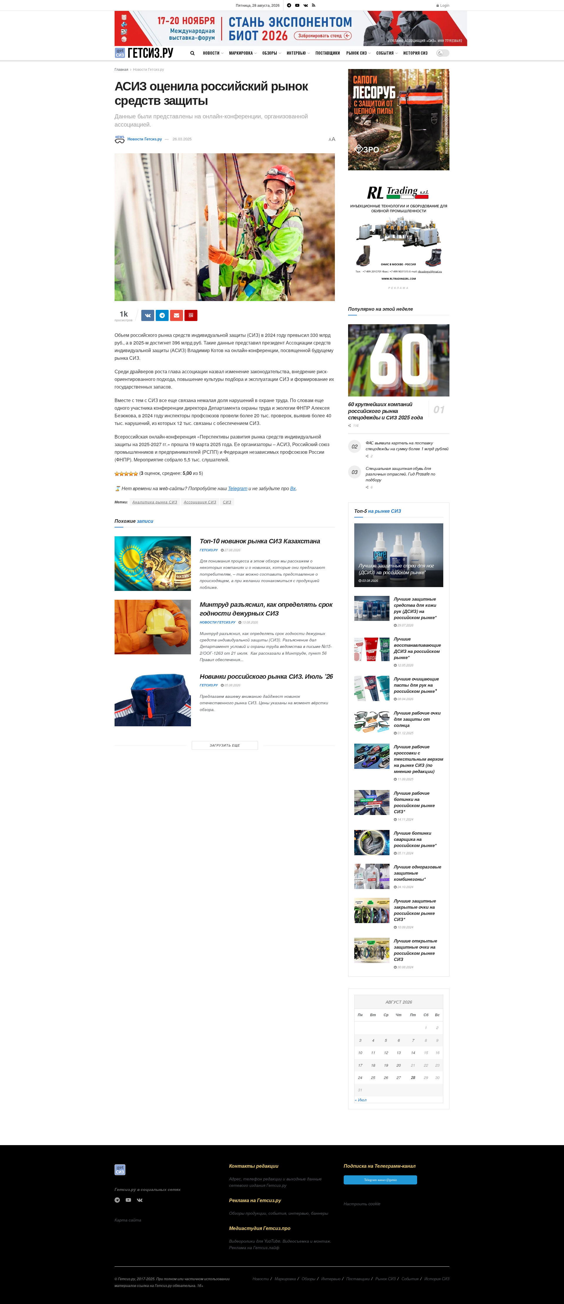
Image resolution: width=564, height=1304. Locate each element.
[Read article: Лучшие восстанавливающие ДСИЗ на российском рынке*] (372, 648)
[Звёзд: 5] (135, 473)
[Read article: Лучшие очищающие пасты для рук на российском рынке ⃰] (372, 688)
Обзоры (269, 53)
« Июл (361, 1100)
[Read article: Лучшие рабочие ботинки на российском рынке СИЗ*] (372, 802)
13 (399, 1052)
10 (360, 1052)
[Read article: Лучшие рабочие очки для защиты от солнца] (372, 722)
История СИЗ (415, 53)
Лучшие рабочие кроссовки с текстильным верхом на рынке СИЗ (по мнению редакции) (418, 758)
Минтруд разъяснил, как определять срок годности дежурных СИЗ (266, 608)
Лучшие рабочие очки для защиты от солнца (417, 719)
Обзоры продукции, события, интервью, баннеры (278, 1213)
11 (373, 1052)
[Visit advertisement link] (291, 28)
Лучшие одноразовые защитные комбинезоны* (417, 872)
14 (413, 1052)
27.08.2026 (232, 550)
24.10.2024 (405, 887)
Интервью (296, 53)
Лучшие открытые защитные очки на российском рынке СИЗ (415, 949)
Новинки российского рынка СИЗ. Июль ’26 (266, 676)
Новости (211, 53)
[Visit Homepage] (144, 53)
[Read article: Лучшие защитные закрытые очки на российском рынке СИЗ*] (372, 910)
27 (399, 1077)
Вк (293, 488)
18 (373, 1065)
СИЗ (227, 501)
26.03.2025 (182, 139)
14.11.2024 (405, 819)
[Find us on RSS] (313, 5)
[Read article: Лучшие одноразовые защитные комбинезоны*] (372, 876)
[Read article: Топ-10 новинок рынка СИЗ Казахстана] (153, 563)
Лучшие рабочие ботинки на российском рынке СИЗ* (414, 802)
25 (373, 1077)
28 (413, 1077)
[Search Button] (192, 53)
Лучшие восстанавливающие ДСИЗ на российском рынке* (417, 648)
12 (386, 1052)
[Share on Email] (176, 315)
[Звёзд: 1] (117, 473)
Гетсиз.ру (209, 550)
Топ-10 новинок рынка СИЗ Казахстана (260, 540)
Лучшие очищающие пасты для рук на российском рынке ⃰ (416, 684)
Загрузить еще (225, 745)
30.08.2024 (405, 967)
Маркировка (241, 53)
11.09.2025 (405, 779)
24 (360, 1077)
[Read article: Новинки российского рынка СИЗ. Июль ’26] (153, 699)
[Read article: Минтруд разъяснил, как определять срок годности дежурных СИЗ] (153, 627)
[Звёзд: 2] (121, 473)
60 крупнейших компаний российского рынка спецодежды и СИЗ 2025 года (385, 410)
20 (399, 1065)
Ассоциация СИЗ (200, 501)
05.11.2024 (405, 853)
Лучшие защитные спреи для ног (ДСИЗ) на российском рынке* (396, 569)
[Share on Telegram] (162, 315)
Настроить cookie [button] (362, 1203)
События (385, 53)
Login (444, 5)
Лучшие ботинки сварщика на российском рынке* (415, 839)
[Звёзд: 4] (131, 473)
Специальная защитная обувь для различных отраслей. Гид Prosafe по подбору (400, 474)
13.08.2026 (249, 622)
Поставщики (327, 53)
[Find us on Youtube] (297, 5)
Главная (121, 69)
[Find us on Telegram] (289, 5)
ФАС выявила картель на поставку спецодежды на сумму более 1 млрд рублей (407, 445)
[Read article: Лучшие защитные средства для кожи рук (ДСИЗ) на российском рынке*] (372, 608)
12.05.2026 (405, 665)
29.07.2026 (405, 625)
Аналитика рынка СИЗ (154, 501)
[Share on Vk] (147, 315)
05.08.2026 (232, 685)
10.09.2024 (405, 927)
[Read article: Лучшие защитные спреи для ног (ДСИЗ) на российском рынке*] (398, 555)
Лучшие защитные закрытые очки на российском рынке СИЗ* (415, 910)
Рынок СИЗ (356, 53)
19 (386, 1065)
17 (360, 1065)
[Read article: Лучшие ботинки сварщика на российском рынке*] (372, 842)
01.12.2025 (405, 733)
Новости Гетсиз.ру (148, 69)
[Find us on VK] (305, 5)
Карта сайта (128, 1220)
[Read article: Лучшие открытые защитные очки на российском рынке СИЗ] (372, 950)
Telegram (237, 488)
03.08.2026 (369, 580)
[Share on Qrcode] (190, 315)
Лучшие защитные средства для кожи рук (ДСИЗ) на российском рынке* (415, 608)
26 (386, 1077)
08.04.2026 (405, 699)
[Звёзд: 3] (126, 473)
